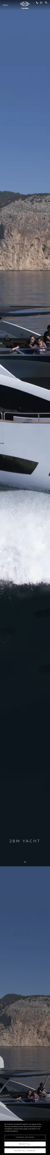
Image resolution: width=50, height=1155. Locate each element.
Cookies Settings (25, 1137)
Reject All (25, 1144)
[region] (25, 1138)
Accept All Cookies (25, 1151)
